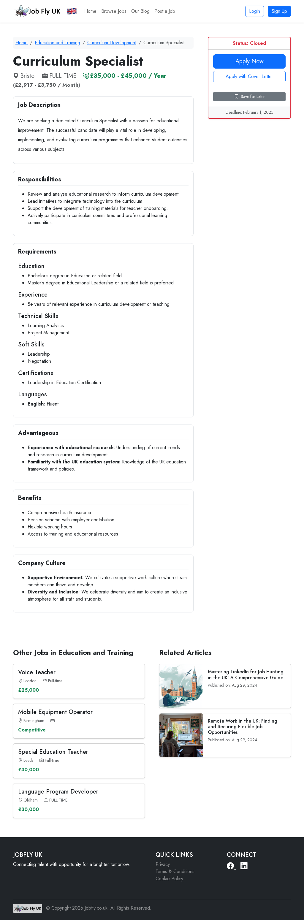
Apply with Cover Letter (249, 76)
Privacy (163, 864)
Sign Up (279, 11)
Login (254, 11)
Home (90, 11)
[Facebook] (231, 866)
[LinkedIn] (243, 866)
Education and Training (57, 42)
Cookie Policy (169, 878)
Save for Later (253, 96)
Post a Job (164, 11)
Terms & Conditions (175, 871)
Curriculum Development (111, 42)
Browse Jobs (113, 11)
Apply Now (249, 61)
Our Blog (140, 11)
